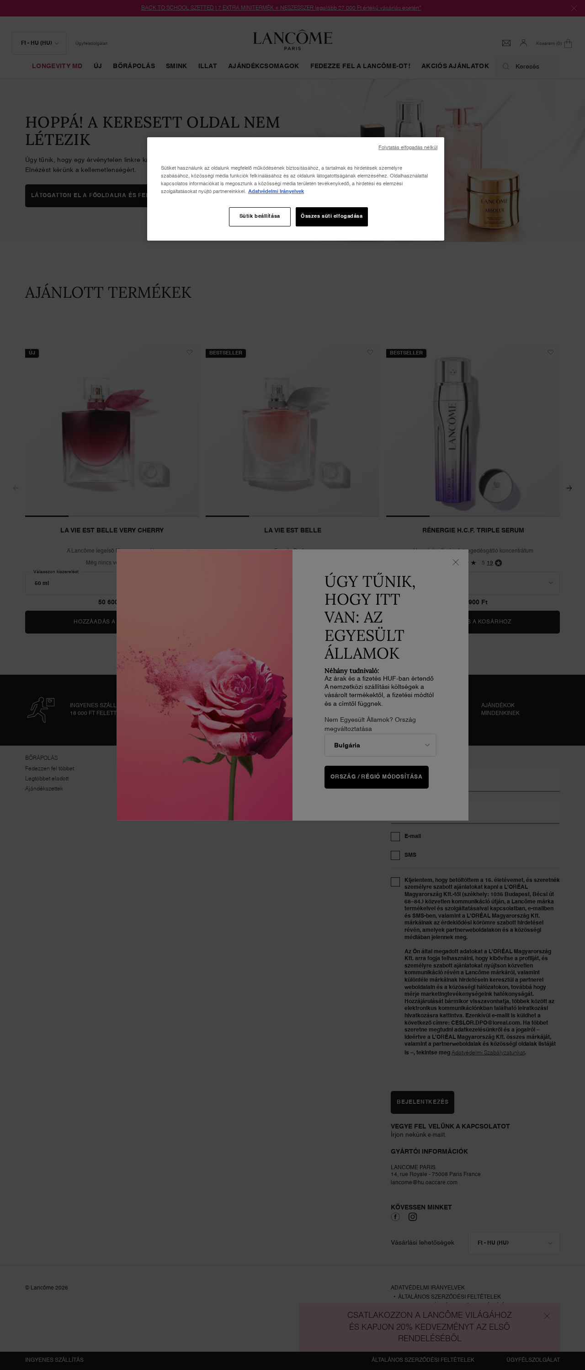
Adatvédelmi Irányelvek (276, 191)
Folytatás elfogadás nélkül (407, 147)
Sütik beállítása (259, 216)
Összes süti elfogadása (332, 216)
